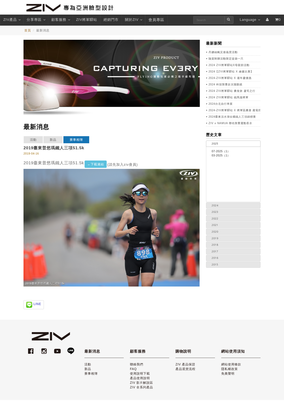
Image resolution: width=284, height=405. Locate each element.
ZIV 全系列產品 (141, 387)
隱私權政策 (229, 369)
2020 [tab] (215, 231)
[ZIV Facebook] (31, 349)
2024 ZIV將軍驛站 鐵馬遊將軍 (228, 97)
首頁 (27, 30)
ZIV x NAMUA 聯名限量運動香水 (230, 123)
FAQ (133, 369)
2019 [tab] (215, 238)
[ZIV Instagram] (44, 349)
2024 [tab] (215, 205)
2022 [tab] (215, 218)
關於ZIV (131, 20)
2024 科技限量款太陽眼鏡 (225, 84)
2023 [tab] (215, 212)
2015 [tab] (215, 264)
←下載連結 (95, 164)
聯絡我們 (136, 364)
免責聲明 (228, 373)
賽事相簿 (76, 139)
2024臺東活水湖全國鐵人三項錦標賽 (232, 116)
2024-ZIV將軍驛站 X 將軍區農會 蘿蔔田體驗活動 (235, 110)
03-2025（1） (221, 155)
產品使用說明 (140, 378)
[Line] (71, 349)
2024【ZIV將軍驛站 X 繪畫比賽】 (231, 71)
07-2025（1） (221, 151)
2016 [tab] (215, 258)
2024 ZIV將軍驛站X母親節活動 (229, 65)
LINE (37, 304)
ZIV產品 (10, 20)
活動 (33, 139)
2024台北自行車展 (221, 103)
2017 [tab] (215, 251)
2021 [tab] (215, 225)
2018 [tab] (215, 245)
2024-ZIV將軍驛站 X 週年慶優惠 (230, 78)
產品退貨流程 (185, 369)
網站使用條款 (231, 364)
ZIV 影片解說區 (141, 382)
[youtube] (58, 349)
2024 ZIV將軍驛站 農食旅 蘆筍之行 (232, 90)
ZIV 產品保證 (185, 364)
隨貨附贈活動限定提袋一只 (226, 58)
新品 (53, 139)
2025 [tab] (215, 143)
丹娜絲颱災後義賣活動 (223, 52)
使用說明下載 (140, 373)
